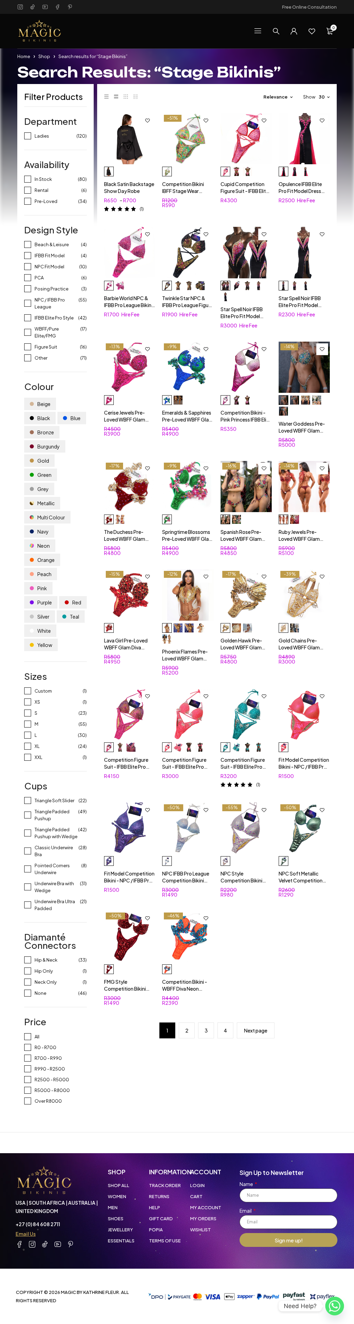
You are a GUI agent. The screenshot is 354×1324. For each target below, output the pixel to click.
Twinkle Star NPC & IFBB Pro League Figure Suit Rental (187, 305)
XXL (39, 757)
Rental (41, 190)
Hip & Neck (46, 960)
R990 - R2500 (50, 1069)
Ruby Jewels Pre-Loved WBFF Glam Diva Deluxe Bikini (299, 539)
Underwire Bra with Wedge (54, 887)
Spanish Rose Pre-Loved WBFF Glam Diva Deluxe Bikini (241, 539)
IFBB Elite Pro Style (54, 318)
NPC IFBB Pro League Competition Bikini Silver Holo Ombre (185, 880)
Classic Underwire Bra (54, 851)
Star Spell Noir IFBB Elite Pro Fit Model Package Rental (242, 316)
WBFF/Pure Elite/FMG (47, 332)
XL (37, 746)
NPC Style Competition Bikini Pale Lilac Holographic (245, 880)
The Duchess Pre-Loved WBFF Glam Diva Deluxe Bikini (124, 539)
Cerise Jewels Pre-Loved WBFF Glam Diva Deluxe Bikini (124, 419)
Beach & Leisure (52, 244)
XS (37, 702)
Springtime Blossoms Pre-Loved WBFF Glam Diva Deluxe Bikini (187, 539)
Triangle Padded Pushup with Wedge (56, 833)
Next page (255, 1030)
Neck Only (46, 982)
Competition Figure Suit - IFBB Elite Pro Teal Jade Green (243, 767)
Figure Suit (46, 347)
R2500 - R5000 (52, 1079)
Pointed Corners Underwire (52, 869)
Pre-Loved (46, 201)
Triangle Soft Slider (54, 800)
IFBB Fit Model (50, 255)
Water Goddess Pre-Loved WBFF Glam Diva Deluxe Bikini (302, 430)
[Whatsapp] (334, 1306)
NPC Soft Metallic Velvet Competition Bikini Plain (301, 880)
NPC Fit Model (49, 266)
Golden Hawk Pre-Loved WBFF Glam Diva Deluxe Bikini (241, 647)
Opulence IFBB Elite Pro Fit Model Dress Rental (300, 191)
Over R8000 (48, 1101)
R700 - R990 (48, 1058)
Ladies (42, 136)
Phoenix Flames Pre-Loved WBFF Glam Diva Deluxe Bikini (185, 658)
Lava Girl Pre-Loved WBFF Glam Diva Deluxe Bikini (126, 647)
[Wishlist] (312, 31)
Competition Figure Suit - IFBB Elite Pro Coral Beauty (184, 767)
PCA (39, 277)
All (37, 1036)
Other (41, 358)
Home (23, 56)
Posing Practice (51, 288)
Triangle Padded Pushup (52, 815)
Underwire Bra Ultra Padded (55, 905)
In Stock (43, 179)
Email (246, 1210)
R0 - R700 (45, 1047)
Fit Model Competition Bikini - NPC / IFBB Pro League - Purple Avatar (129, 880)
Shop (44, 56)
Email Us (26, 1234)
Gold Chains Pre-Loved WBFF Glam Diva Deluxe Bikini (299, 647)
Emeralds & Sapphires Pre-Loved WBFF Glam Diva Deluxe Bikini (187, 419)
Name (247, 1184)
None (40, 993)
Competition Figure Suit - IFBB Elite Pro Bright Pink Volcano (126, 767)
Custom (43, 691)
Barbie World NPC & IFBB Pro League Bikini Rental (128, 305)
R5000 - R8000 (52, 1090)
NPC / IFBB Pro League (50, 303)
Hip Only (44, 971)
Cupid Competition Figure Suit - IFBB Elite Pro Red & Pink (245, 191)
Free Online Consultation (309, 7)
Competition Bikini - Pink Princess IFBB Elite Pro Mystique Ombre (246, 419)
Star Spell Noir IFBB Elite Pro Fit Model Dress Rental (300, 305)
